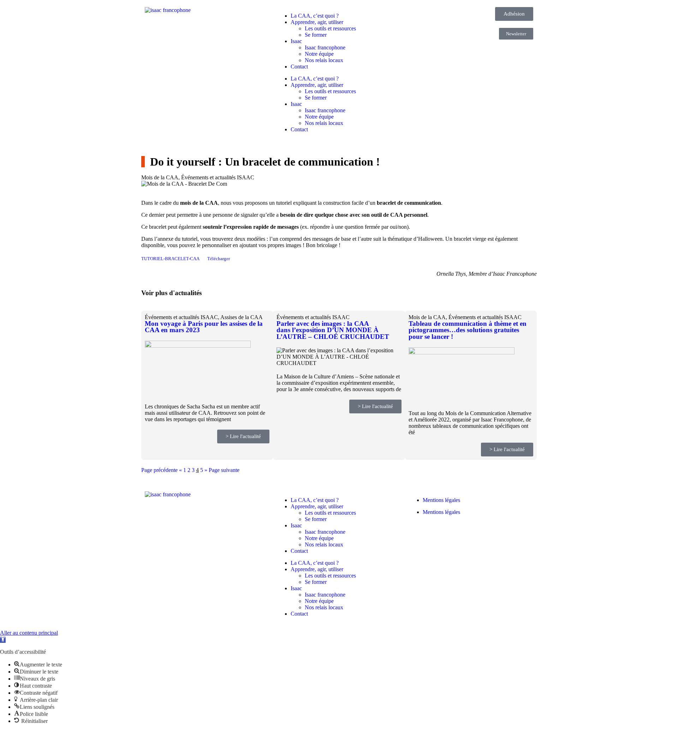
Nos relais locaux (324, 60)
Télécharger (218, 258)
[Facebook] (417, 537)
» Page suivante (221, 470)
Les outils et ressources (330, 28)
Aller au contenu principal (29, 633)
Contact (299, 67)
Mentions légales (441, 500)
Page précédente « (161, 470)
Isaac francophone (325, 47)
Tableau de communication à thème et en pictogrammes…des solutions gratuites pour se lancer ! (468, 330)
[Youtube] (436, 537)
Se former (316, 35)
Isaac (296, 41)
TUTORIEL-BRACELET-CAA (170, 258)
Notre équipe (319, 54)
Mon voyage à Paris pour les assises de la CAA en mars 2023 (204, 327)
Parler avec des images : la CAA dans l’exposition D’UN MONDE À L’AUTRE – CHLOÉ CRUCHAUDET (333, 330)
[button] (3, 640)
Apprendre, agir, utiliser (317, 22)
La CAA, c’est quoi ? (315, 16)
